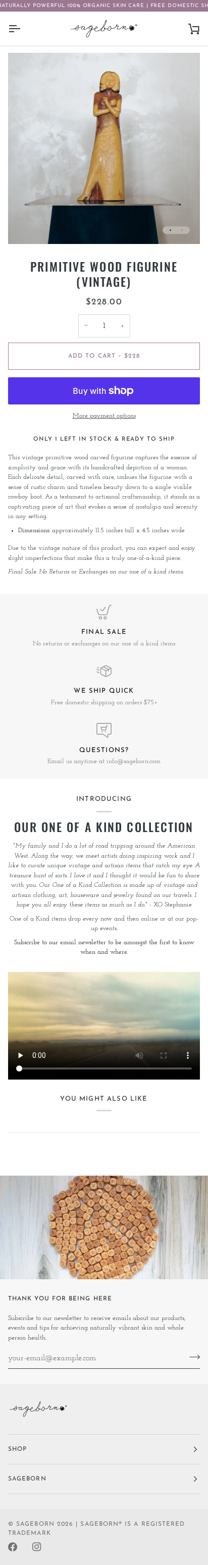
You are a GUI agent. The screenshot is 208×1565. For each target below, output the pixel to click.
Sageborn (35, 1524)
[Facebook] (12, 1546)
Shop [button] (17, 1449)
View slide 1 (170, 230)
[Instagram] (36, 1546)
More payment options (104, 416)
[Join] (168, 806)
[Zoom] (27, 225)
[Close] (178, 748)
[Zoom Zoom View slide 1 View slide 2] (104, 148)
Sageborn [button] (27, 1479)
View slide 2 (182, 230)
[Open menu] (23, 28)
